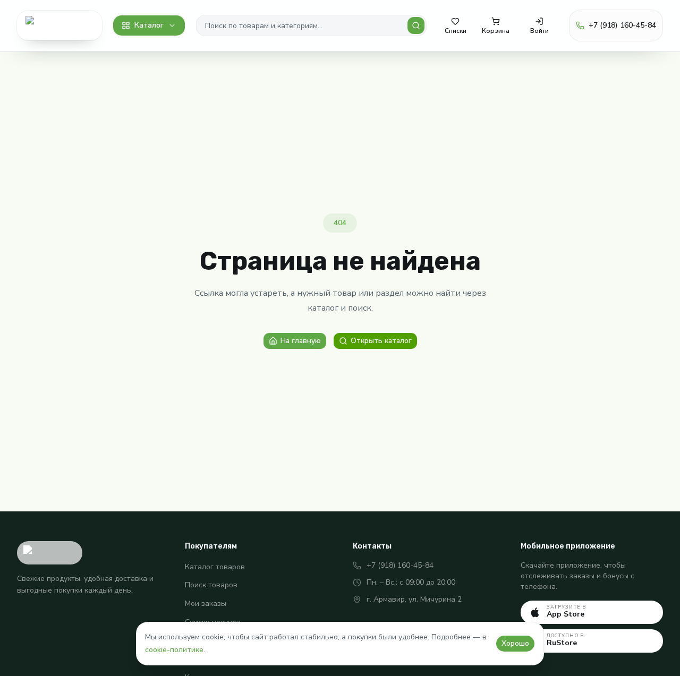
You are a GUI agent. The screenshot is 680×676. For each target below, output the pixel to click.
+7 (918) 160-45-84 (400, 565)
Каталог (149, 25)
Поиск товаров (211, 585)
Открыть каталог (381, 341)
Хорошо (515, 643)
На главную (300, 341)
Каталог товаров (215, 567)
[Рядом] (59, 25)
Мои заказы (205, 603)
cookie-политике (174, 650)
